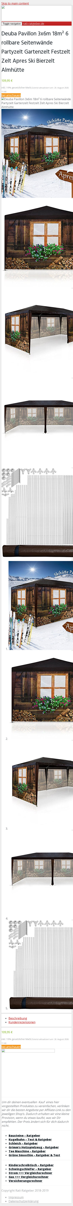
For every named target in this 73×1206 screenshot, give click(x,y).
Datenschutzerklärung (24, 1201)
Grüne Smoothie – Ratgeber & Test (34, 1155)
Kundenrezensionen (22, 1022)
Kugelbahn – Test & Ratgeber (30, 1139)
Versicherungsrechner (25, 1181)
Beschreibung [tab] (18, 1018)
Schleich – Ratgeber (23, 1143)
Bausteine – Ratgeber (24, 1135)
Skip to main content (15, 3)
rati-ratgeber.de (33, 23)
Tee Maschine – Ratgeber (27, 1151)
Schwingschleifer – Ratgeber (30, 1169)
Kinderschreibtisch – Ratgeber (31, 1165)
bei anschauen (11, 95)
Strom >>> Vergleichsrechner (30, 1173)
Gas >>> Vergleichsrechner (29, 1177)
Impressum (16, 1197)
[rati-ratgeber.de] (36, 20)
